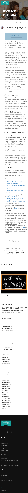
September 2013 (6, 388)
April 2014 (4, 374)
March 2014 (5, 376)
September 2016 (6, 359)
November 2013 (5, 384)
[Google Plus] (13, 241)
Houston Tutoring (6, 336)
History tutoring (14, 198)
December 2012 (5, 400)
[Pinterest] (19, 241)
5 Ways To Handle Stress (12, 183)
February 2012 (5, 408)
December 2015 (5, 363)
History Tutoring (6, 334)
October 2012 (5, 404)
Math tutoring (10, 196)
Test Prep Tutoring (7, 347)
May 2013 (4, 392)
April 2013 (4, 394)
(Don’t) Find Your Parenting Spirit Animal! (12, 310)
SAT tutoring (13, 200)
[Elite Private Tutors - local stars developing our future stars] (5, 3)
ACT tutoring (13, 201)
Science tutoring (6, 341)
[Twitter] (16, 241)
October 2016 (5, 357)
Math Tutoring (6, 339)
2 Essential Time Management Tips (15, 181)
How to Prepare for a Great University (11, 295)
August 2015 (5, 372)
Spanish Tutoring (6, 343)
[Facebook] (10, 241)
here (23, 227)
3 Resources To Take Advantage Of (19, 252)
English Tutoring (6, 330)
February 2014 (5, 378)
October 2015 (5, 367)
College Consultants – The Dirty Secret (12, 314)
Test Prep (4, 345)
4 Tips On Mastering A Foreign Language (16, 185)
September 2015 (6, 369)
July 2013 (4, 390)
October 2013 (5, 386)
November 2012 (5, 402)
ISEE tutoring (21, 201)
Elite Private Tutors (4, 487)
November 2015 (5, 365)
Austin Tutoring (6, 326)
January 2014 (5, 380)
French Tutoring (6, 332)
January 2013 (5, 398)
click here (16, 208)
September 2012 (6, 406)
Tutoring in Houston (7, 349)
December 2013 (5, 382)
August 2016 (5, 361)
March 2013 (5, 396)
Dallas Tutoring (6, 328)
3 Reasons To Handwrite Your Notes (15, 190)
